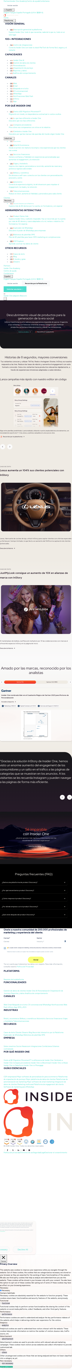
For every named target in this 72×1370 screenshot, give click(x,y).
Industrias (8, 138)
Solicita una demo (35, 846)
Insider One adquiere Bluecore (15, 296)
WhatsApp (47, 1005)
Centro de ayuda (33, 1)
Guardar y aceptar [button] (6, 1367)
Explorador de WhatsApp (13, 1035)
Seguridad (37, 1153)
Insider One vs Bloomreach (41, 1063)
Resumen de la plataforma (14, 979)
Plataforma (8, 21)
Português (27, 13)
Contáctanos (44, 1)
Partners (7, 1)
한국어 (33, 13)
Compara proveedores (21, 1063)
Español (19, 13)
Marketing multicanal (25, 1084)
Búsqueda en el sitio (20, 1005)
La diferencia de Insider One (42, 1060)
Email (10, 1005)
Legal (43, 1153)
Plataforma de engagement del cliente (49, 1084)
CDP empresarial (10, 1077)
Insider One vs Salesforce (13, 1065)
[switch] (0, 1303)
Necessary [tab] (4, 1288)
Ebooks (18, 1032)
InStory (11, 1007)
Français (13, 13)
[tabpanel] (36, 1297)
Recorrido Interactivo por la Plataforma (48, 1032)
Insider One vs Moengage (33, 1065)
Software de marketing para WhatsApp (19, 1087)
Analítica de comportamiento (36, 993)
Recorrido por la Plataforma (36, 283)
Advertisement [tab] (6, 1336)
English (6, 13)
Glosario (25, 1032)
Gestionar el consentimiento (56, 1153)
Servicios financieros (54, 1019)
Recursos (7, 201)
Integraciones (36, 1046)
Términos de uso (26, 1153)
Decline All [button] (23, 1249)
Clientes (7, 198)
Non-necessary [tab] (6, 1361)
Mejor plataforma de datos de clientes (41, 1079)
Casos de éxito (9, 1032)
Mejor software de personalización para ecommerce (37, 1077)
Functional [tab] (4, 1301)
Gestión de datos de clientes (15, 991)
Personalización (44, 991)
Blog (30, 1032)
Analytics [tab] (3, 1323)
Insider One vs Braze (60, 1063)
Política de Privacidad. (25, 967)
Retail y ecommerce (11, 1019)
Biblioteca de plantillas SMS (34, 1035)
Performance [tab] (5, 1312)
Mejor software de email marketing (40, 1082)
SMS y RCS (22, 1007)
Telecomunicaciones (21, 1021)
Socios (18, 1046)
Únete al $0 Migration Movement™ (17, 1060)
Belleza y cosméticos (28, 1019)
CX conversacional (35, 1005)
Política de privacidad (12, 1153)
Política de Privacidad (58, 951)
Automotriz (41, 1019)
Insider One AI (31, 991)
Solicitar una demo (14, 289)
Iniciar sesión (12, 5)
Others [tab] (3, 1350)
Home (6, 18)
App (15, 1007)
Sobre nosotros (10, 1046)
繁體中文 (40, 13)
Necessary (6, 1290)
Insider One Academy (18, 1)
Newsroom (26, 1046)
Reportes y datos (17, 993)
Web (5, 1005)
